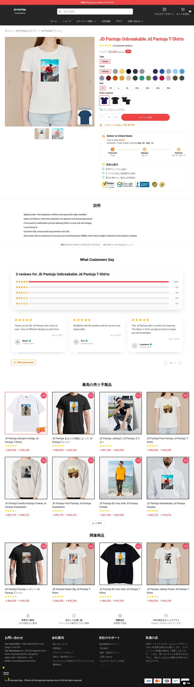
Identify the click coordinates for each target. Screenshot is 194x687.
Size (101, 83)
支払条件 (104, 648)
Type (101, 56)
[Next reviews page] (180, 363)
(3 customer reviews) (122, 45)
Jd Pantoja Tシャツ (51, 30)
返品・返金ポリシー (109, 652)
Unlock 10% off (6, 673)
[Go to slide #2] (57, 133)
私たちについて (60, 644)
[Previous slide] (9, 82)
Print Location (106, 93)
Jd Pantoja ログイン (27, 30)
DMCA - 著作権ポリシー (64, 657)
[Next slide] (90, 82)
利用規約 (57, 648)
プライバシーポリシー (63, 652)
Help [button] (188, 683)
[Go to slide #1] (42, 133)
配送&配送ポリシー (109, 644)
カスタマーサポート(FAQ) (112, 661)
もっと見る (97, 523)
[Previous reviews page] (165, 363)
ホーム (8, 30)
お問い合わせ (106, 657)
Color (102, 66)
